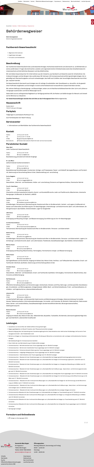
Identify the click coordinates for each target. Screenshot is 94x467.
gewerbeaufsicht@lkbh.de (26, 138)
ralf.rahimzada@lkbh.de (25, 283)
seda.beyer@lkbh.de (24, 190)
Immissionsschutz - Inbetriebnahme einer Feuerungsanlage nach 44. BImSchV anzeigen (33, 355)
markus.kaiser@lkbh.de (25, 248)
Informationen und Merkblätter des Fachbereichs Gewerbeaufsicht (30, 125)
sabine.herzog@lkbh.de (25, 236)
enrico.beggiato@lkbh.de (25, 180)
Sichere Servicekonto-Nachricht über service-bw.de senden (35, 140)
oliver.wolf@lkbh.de (24, 154)
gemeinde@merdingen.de (23, 452)
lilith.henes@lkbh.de (24, 216)
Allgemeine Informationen (16, 53)
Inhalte (20, 1)
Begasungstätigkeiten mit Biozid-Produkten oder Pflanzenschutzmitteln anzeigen (31, 329)
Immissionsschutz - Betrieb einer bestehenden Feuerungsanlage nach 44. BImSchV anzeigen (34, 348)
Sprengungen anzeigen (15, 408)
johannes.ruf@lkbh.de (25, 297)
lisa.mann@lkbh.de (24, 168)
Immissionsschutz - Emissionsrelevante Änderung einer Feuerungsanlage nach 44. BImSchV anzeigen (37, 350)
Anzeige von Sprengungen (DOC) (19, 418)
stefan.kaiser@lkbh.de (25, 258)
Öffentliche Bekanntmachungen (44, 1)
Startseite (26, 1)
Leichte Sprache (85, 1)
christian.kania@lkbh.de (25, 270)
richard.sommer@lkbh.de (26, 313)
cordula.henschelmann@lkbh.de (27, 226)
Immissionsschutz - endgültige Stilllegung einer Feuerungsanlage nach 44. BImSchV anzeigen (34, 352)
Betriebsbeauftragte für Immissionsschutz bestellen (23, 340)
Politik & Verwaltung (22, 26)
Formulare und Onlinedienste (17, 57)
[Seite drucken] (85, 422)
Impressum (57, 1)
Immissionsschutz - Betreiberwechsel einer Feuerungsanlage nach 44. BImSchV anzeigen (33, 345)
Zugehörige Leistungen (15, 55)
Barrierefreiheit (75, 1)
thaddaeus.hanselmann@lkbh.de (27, 202)
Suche (32, 1)
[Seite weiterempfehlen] (87, 422)
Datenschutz (65, 1)
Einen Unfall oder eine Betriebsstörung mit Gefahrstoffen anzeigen (27, 343)
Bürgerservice (31, 26)
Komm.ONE (12, 464)
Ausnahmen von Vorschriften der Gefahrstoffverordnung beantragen (27, 326)
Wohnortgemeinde (61, 98)
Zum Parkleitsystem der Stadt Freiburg (18, 117)
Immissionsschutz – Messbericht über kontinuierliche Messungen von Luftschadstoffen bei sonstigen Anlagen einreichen (42, 390)
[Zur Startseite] (42, 11)
